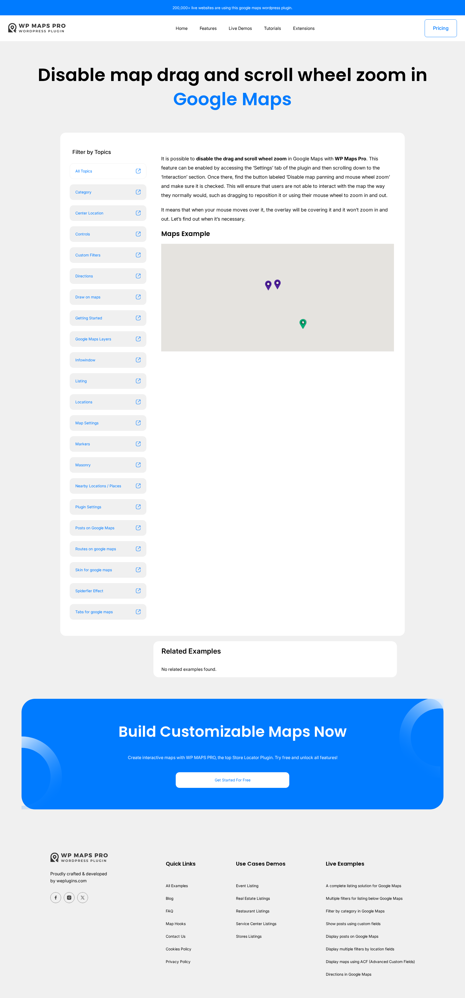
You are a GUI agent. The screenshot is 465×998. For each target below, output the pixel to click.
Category (83, 192)
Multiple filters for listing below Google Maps (364, 898)
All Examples (177, 885)
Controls (82, 234)
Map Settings (86, 423)
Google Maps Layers (93, 339)
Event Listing (247, 885)
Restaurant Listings (252, 911)
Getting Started (88, 318)
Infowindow (85, 360)
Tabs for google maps (94, 611)
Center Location (89, 213)
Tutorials (272, 28)
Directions (84, 276)
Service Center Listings (256, 923)
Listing (81, 381)
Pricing (441, 28)
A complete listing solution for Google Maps (363, 885)
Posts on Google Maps (94, 528)
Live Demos (240, 28)
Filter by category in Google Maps (355, 911)
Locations (83, 402)
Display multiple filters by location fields (360, 949)
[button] (303, 324)
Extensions (304, 28)
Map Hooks (176, 923)
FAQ (169, 911)
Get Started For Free (233, 780)
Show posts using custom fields (353, 923)
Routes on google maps (95, 548)
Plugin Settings (88, 507)
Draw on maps (87, 297)
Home (182, 28)
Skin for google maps (93, 569)
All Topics (83, 171)
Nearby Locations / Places (98, 486)
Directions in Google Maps (348, 974)
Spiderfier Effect (89, 590)
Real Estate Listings (253, 898)
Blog (169, 898)
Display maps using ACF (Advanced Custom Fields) (370, 961)
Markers (82, 444)
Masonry (83, 465)
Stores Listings (249, 936)
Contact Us (175, 936)
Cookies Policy (178, 949)
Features (208, 28)
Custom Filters (87, 255)
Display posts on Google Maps (352, 936)
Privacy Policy (178, 961)
